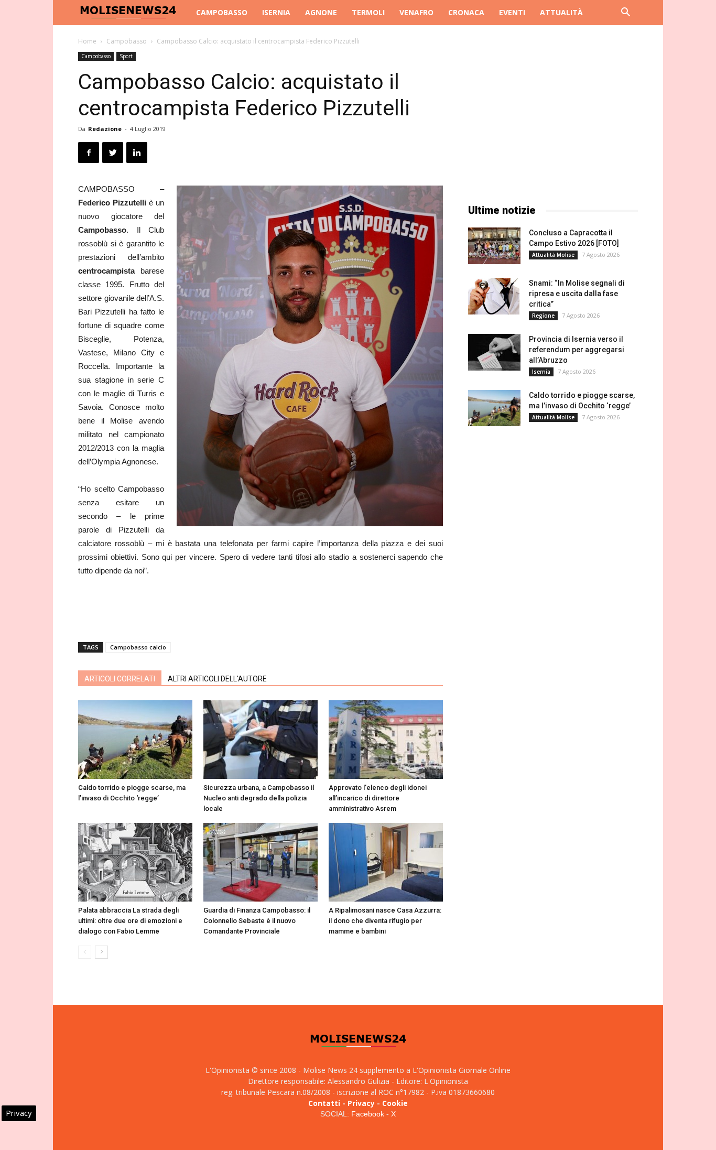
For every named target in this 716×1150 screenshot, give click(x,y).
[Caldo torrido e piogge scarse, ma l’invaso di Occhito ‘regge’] (135, 739)
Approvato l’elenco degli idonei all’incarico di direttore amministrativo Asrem (378, 798)
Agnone (321, 12)
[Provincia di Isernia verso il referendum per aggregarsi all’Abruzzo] (494, 352)
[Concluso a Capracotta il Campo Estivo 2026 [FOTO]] (494, 245)
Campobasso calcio (138, 647)
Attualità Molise (553, 254)
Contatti (324, 1103)
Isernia (276, 12)
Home (87, 41)
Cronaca (466, 12)
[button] (625, 13)
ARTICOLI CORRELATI (119, 679)
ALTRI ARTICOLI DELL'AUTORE (217, 679)
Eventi (512, 12)
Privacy (361, 1103)
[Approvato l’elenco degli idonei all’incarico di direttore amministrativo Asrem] (386, 739)
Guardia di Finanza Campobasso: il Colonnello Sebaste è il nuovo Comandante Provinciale (256, 920)
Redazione (105, 129)
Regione (543, 315)
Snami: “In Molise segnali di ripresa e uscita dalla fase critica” (577, 293)
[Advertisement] (260, 607)
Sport (126, 56)
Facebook (367, 1114)
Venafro (416, 12)
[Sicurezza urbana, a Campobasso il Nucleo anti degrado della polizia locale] (260, 739)
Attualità (561, 12)
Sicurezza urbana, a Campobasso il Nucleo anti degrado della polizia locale (258, 798)
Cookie (395, 1103)
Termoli (368, 12)
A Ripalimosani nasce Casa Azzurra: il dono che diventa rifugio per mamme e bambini (385, 920)
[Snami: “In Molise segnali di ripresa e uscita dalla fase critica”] (493, 296)
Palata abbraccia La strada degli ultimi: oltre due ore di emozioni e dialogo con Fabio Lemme (130, 920)
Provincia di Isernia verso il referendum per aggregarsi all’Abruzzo (576, 349)
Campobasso (221, 12)
